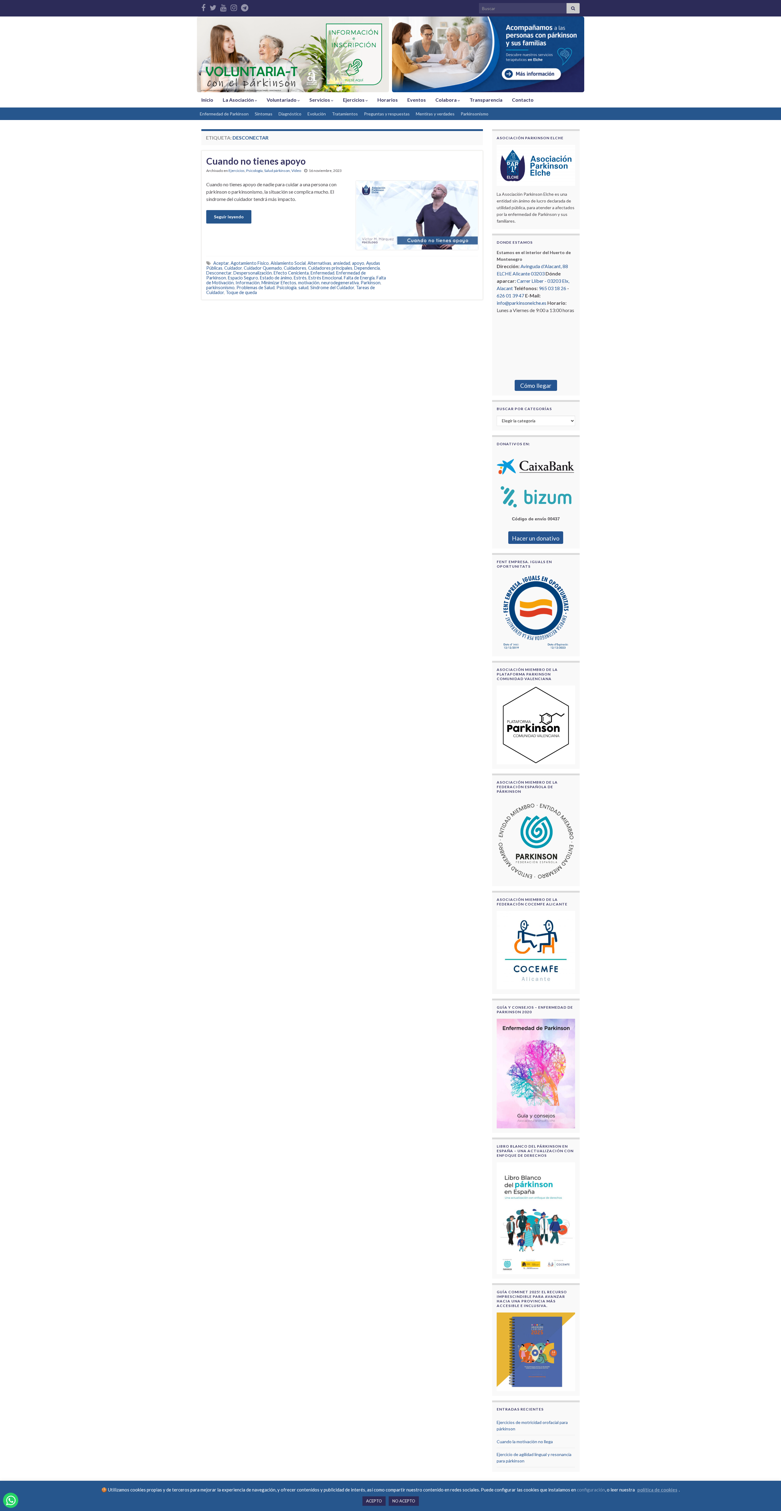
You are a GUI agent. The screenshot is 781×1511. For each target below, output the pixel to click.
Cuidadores (295, 268)
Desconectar (219, 272)
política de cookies (657, 1489)
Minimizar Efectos (278, 282)
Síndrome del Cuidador (332, 287)
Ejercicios (354, 100)
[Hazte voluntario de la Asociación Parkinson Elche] (293, 54)
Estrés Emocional (325, 277)
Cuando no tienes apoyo (256, 160)
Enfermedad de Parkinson (224, 113)
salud (303, 287)
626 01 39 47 (510, 295)
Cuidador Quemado (263, 268)
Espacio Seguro (243, 277)
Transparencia (486, 100)
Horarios (387, 100)
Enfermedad (322, 272)
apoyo (358, 263)
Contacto (523, 100)
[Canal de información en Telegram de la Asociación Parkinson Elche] (244, 6)
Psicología (254, 170)
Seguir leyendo (229, 216)
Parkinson (370, 282)
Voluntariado (282, 100)
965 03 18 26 (552, 288)
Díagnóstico (290, 113)
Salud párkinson (277, 170)
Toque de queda (241, 292)
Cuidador (233, 268)
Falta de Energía (359, 277)
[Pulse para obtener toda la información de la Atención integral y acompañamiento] (488, 54)
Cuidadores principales (330, 268)
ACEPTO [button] (374, 1500)
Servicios (320, 100)
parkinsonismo (220, 287)
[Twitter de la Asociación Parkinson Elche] (213, 6)
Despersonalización (252, 272)
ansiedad (341, 263)
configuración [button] (591, 1489)
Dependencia (367, 268)
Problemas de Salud (255, 287)
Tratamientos (345, 113)
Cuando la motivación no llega (525, 1441)
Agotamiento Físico (250, 263)
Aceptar (221, 263)
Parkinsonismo (474, 113)
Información (248, 282)
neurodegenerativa (340, 282)
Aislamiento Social (288, 263)
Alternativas (319, 263)
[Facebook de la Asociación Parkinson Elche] (203, 6)
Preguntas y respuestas (387, 113)
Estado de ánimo (276, 277)
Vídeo (296, 170)
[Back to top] (767, 1497)
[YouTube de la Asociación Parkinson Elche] (223, 6)
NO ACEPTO (403, 1500)
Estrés (300, 277)
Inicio (207, 100)
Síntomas (263, 113)
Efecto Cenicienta (291, 272)
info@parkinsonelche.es (521, 303)
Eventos (416, 100)
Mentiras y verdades (435, 113)
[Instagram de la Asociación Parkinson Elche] (234, 6)
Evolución (317, 113)
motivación (308, 282)
